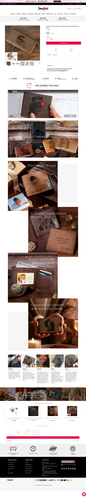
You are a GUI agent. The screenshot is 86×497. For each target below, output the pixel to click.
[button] (69, 8)
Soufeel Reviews (28, 464)
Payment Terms (11, 468)
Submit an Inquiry (45, 462)
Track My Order (11, 462)
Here (43, 469)
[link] (12, 13)
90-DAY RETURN (61, 70)
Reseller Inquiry (28, 473)
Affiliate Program (28, 468)
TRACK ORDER (79, 3)
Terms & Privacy (11, 466)
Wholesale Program (29, 466)
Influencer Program (28, 470)
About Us (26, 462)
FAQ (8, 470)
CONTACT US (70, 3)
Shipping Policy (11, 473)
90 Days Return (11, 464)
